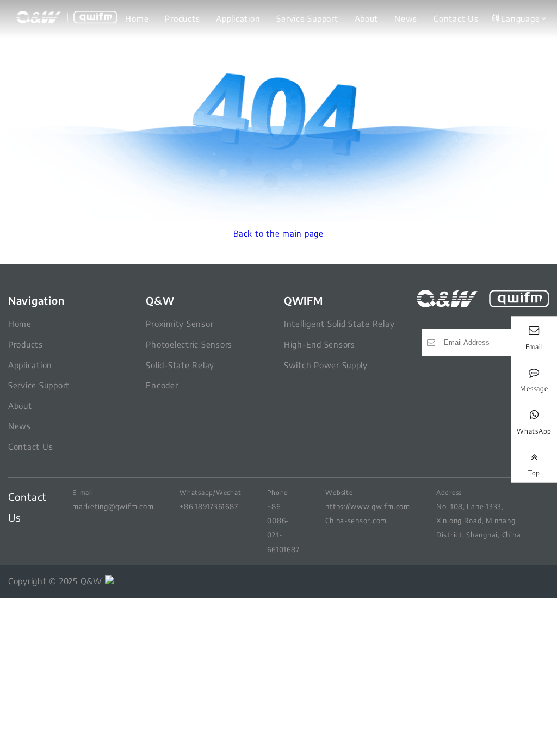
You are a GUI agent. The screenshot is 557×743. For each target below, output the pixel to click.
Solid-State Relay (180, 365)
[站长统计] (109, 581)
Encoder (162, 385)
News (405, 18)
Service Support (307, 18)
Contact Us (456, 18)
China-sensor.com (356, 520)
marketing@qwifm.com (112, 506)
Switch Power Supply (326, 365)
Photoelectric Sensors (189, 344)
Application (238, 18)
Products (182, 18)
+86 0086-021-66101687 (283, 527)
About (367, 18)
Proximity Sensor (179, 324)
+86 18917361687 (209, 506)
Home (136, 18)
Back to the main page (278, 233)
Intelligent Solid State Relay (339, 324)
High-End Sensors (319, 344)
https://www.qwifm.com (367, 506)
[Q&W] (66, 17)
